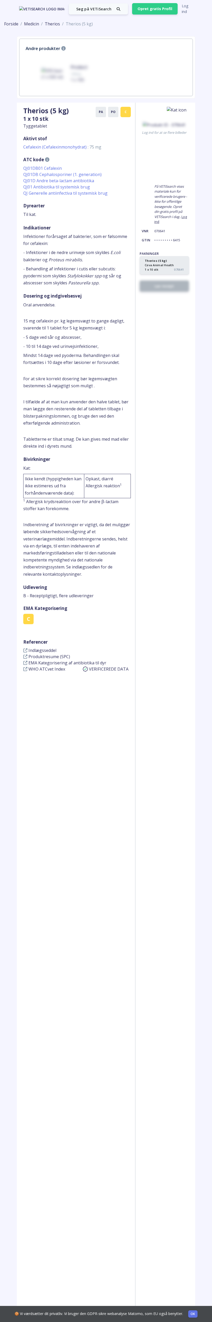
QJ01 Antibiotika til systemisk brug (56, 187)
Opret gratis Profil (155, 8)
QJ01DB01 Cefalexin (42, 168)
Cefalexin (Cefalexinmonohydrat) (62, 147)
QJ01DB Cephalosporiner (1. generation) (62, 174)
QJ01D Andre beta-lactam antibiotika (58, 181)
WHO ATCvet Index (46, 669)
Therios (52, 24)
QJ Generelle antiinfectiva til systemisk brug (65, 193)
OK (193, 1314)
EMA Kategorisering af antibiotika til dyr (66, 663)
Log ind (185, 8)
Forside (11, 24)
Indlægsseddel (41, 650)
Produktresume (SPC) (48, 656)
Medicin (31, 24)
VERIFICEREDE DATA (108, 669)
